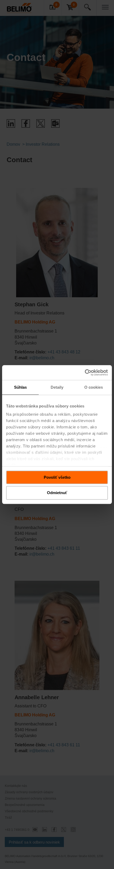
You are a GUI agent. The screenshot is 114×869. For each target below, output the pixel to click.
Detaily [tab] (57, 387)
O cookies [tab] (93, 387)
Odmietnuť (57, 493)
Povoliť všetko (57, 477)
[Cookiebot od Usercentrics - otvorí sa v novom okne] (85, 372)
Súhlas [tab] (20, 387)
